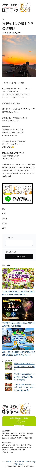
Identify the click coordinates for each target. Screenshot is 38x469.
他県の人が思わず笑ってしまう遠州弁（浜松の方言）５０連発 (24, 366)
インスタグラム (17, 33)
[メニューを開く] (3, 19)
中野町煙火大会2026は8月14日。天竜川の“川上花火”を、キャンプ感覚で (24, 377)
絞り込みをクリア (11, 252)
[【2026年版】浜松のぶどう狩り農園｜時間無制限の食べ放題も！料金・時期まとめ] (18, 279)
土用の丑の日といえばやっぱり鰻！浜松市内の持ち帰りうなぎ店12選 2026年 (24, 387)
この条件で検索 (19, 256)
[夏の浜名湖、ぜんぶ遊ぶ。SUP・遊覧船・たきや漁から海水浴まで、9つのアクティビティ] (18, 339)
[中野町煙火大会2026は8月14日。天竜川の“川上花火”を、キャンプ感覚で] (18, 309)
